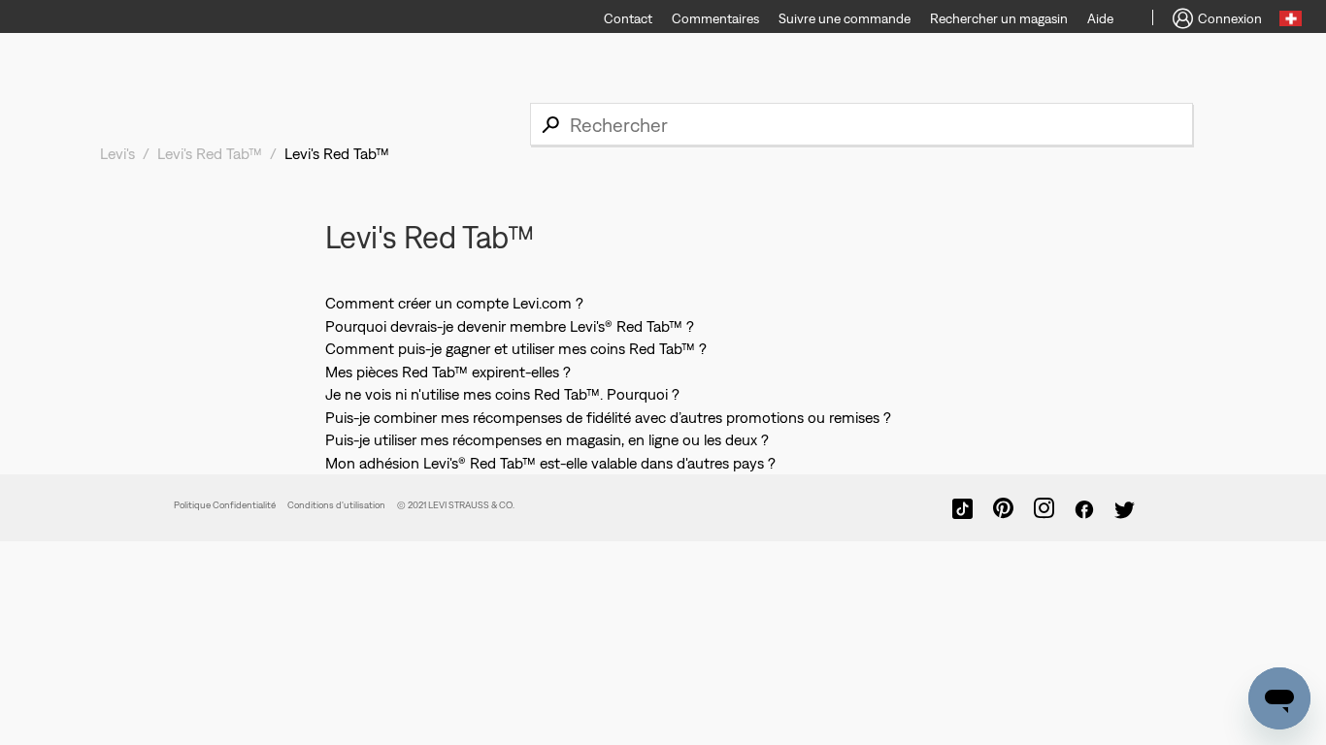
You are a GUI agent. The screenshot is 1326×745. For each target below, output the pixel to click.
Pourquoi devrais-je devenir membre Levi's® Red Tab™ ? (509, 326)
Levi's (117, 153)
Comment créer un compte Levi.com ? (454, 302)
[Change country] (1290, 21)
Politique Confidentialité (225, 505)
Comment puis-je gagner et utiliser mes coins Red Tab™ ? (516, 348)
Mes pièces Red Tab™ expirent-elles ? (448, 371)
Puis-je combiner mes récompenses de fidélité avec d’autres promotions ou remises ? (608, 417)
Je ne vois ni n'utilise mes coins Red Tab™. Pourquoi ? (502, 394)
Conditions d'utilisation (336, 505)
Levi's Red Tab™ (209, 153)
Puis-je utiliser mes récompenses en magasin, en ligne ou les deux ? (547, 439)
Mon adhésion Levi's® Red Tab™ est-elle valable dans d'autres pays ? (550, 462)
